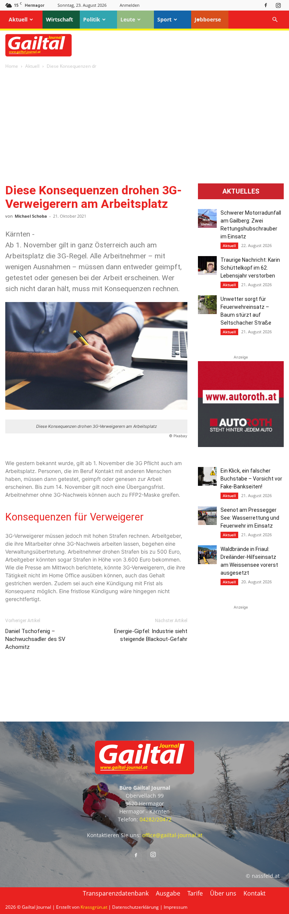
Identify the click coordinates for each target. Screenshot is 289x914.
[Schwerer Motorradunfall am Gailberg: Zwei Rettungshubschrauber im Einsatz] (207, 218)
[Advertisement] (144, 127)
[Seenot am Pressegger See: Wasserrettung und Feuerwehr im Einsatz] (207, 515)
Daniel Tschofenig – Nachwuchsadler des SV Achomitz (35, 639)
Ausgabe (168, 893)
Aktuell (18, 19)
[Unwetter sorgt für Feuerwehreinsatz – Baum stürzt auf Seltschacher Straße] (207, 304)
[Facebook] (265, 5)
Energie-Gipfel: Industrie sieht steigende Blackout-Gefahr (150, 635)
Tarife (195, 893)
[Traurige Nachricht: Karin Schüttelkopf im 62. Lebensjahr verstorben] (207, 265)
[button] (275, 19)
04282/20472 (156, 819)
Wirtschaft (59, 19)
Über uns (223, 893)
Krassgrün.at (94, 907)
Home (11, 66)
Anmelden (130, 5)
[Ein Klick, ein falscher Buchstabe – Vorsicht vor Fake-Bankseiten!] (207, 476)
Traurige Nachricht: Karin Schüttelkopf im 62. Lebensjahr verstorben (250, 268)
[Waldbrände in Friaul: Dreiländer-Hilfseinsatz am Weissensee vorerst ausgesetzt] (207, 554)
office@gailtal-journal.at (172, 835)
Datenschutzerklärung (135, 907)
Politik (91, 19)
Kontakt (254, 893)
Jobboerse (208, 19)
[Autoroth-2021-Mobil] (241, 445)
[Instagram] (278, 5)
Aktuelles (240, 191)
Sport (164, 19)
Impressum (175, 907)
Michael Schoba (31, 216)
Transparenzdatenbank (116, 893)
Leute (127, 19)
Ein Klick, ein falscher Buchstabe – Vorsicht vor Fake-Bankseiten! (251, 479)
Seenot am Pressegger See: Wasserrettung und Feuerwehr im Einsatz (250, 518)
